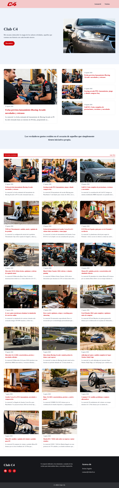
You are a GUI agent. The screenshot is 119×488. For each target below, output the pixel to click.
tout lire (112, 155)
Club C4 (9, 465)
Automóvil (97, 4)
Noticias (107, 4)
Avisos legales (87, 469)
